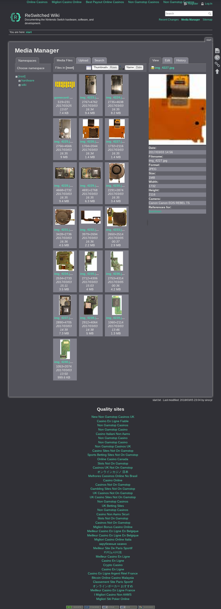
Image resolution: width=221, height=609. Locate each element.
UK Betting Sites (113, 505)
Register (193, 3)
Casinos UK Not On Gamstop (113, 467)
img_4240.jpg (64, 362)
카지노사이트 (113, 552)
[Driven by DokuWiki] (146, 607)
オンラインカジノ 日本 (112, 472)
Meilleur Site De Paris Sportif (112, 548)
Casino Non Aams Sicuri (112, 514)
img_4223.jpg (90, 97)
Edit (167, 60)
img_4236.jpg (116, 273)
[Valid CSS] (128, 607)
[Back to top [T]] (217, 71)
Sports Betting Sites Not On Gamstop (112, 454)
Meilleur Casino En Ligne (113, 556)
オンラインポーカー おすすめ (113, 586)
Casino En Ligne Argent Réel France (113, 573)
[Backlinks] (217, 64)
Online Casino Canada (112, 459)
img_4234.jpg (64, 273)
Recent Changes (169, 19)
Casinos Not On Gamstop (112, 484)
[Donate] (74, 607)
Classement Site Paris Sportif (113, 582)
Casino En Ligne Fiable (113, 421)
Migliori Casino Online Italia (112, 539)
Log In (208, 3)
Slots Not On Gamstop (113, 463)
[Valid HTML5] (110, 607)
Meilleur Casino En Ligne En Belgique (113, 531)
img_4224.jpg (116, 97)
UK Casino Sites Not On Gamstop (113, 497)
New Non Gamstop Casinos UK (113, 416)
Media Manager (190, 19)
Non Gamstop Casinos (112, 425)
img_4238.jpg (90, 318)
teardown (155, 211)
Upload (83, 60)
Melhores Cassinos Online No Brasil (112, 476)
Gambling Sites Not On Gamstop (112, 488)
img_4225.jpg (64, 141)
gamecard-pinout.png (70, 97)
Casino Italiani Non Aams (113, 434)
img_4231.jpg (64, 229)
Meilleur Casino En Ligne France (112, 590)
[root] (21, 76)
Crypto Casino (113, 565)
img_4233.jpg (116, 229)
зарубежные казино (113, 543)
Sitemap (207, 19)
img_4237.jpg (64, 318)
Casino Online (112, 480)
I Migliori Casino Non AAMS (112, 594)
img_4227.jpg (116, 141)
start (29, 32)
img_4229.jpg (90, 185)
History (181, 60)
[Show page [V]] (217, 50)
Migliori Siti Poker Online (112, 599)
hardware (27, 80)
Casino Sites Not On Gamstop (112, 450)
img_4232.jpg (90, 229)
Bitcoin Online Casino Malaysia (113, 577)
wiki (23, 84)
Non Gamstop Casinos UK (113, 446)
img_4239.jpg (116, 318)
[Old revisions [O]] (217, 57)
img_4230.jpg (116, 185)
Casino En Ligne (113, 560)
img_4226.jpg (90, 141)
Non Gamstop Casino (113, 429)
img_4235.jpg (90, 273)
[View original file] (177, 109)
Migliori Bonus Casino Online (113, 527)
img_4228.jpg (64, 185)
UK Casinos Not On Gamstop (113, 493)
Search (210, 13)
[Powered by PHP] (92, 607)
